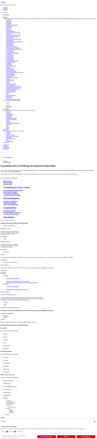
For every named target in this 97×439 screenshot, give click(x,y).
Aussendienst (9, 115)
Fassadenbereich (10, 40)
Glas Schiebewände (10, 85)
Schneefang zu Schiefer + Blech (13, 35)
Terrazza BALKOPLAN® (12, 77)
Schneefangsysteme (10, 31)
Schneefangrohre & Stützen (12, 36)
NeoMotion (8, 63)
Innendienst (8, 116)
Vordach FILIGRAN (11, 90)
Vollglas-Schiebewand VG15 (12, 89)
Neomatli (8, 113)
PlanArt (8, 92)
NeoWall (8, 67)
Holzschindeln (9, 44)
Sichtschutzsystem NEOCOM (13, 48)
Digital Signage (9, 141)
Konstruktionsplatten (11, 95)
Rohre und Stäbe (10, 59)
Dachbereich (9, 21)
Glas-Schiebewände (10, 138)
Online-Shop (6, 14)
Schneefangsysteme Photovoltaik (13, 39)
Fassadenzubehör (10, 43)
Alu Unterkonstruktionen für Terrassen (15, 72)
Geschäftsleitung (10, 114)
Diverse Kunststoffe (10, 62)
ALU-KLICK (9, 76)
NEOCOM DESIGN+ (11, 66)
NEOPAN (8, 98)
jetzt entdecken (4, 259)
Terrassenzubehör (10, 73)
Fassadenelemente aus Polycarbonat (14, 41)
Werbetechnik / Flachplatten (12, 53)
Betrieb (8, 120)
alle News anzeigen (5, 291)
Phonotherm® (9, 96)
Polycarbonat (5, 360)
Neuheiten (8, 19)
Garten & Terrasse (10, 69)
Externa (8, 78)
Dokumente (6, 142)
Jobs (7, 125)
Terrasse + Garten (10, 134)
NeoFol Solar (9, 30)
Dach (7, 139)
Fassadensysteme (10, 45)
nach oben (3, 319)
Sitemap (5, 317)
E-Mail (10, 409)
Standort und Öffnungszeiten (12, 123)
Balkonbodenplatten (10, 75)
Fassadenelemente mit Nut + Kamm (16, 187)
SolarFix (8, 28)
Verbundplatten (9, 57)
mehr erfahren (4, 236)
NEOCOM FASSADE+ (11, 46)
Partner (7, 128)
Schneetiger (9, 34)
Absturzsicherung (6, 348)
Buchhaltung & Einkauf (11, 118)
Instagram (11, 412)
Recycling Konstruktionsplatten (13, 99)
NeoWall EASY (10, 68)
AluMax (8, 81)
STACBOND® (9, 50)
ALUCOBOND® (10, 51)
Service (8, 105)
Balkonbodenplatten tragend (12, 136)
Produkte (5, 17)
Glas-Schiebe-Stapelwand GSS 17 (14, 86)
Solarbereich (9, 27)
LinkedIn (11, 411)
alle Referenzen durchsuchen (7, 313)
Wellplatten (8, 22)
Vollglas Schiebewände (7, 389)
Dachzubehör (9, 26)
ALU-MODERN (10, 80)
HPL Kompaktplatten (11, 91)
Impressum (5, 315)
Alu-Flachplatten (10, 58)
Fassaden (8, 133)
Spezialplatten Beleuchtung (12, 60)
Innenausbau (9, 64)
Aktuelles (5, 8)
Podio (7, 82)
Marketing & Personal (11, 119)
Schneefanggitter (10, 37)
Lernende (8, 122)
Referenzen (6, 129)
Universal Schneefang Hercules (13, 32)
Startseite (5, 7)
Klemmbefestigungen (7, 395)
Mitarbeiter (8, 111)
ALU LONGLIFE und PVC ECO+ (14, 49)
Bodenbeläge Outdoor (11, 71)
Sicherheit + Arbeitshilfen (12, 25)
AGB (7, 107)
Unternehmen (9, 106)
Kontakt (5, 10)
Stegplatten (8, 23)
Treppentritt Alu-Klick (11, 83)
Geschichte (8, 124)
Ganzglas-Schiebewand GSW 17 (13, 87)
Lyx (7, 94)
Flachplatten (9, 54)
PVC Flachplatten (10, 55)
